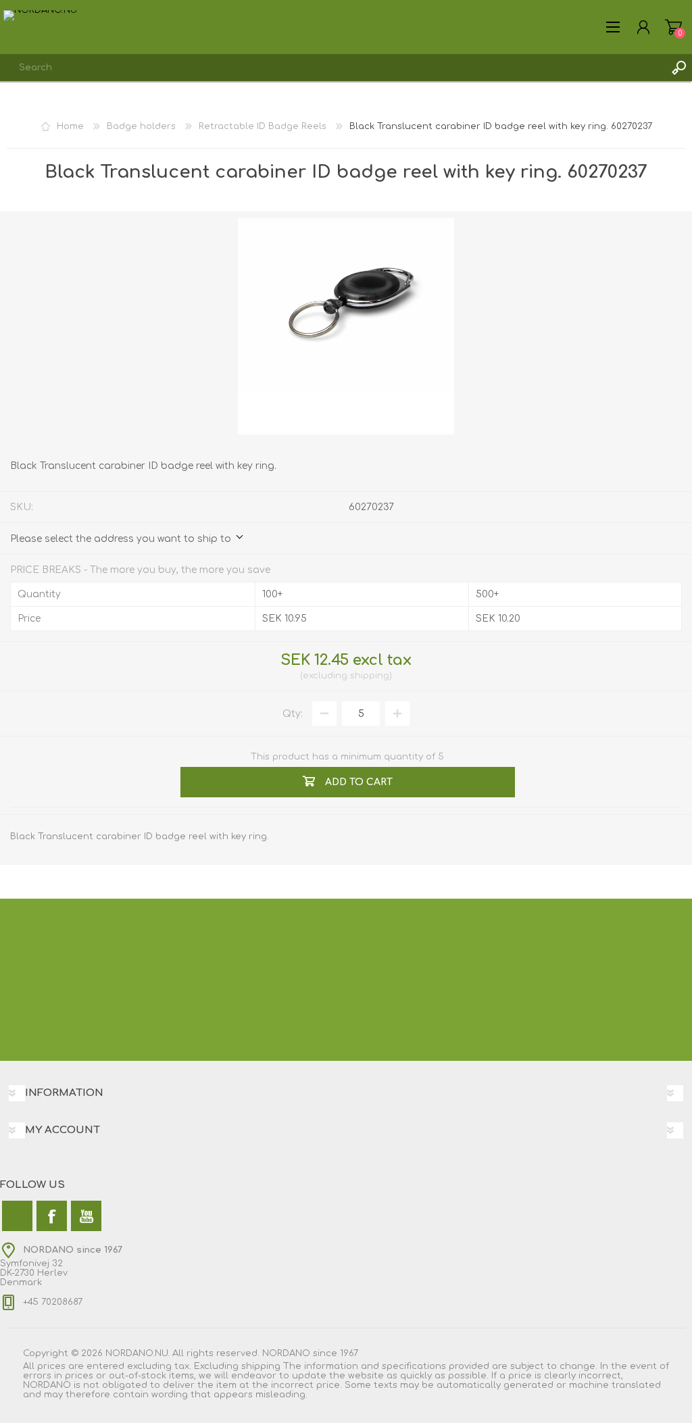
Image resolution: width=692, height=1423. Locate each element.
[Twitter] (17, 1216)
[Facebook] (51, 1216)
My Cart (673, 27)
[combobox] (332, 67)
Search (678, 67)
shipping (369, 675)
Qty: (292, 714)
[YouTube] (86, 1216)
